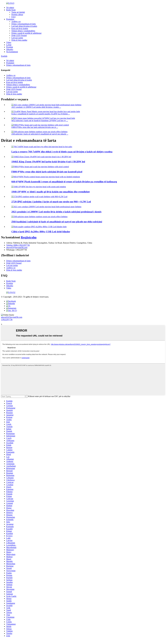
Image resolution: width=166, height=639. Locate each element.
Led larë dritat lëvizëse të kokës (24, 26)
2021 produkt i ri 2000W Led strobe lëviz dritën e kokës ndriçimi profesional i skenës (56, 211)
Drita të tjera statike (19, 40)
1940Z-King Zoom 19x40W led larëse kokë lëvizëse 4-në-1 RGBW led (48, 161)
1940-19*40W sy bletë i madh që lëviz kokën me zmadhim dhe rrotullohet (50, 191)
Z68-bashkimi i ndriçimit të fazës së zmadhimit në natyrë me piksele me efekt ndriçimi (56, 221)
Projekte (9, 47)
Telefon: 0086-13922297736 (18, 245)
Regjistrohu (28, 237)
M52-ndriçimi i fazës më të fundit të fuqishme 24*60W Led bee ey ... (39, 120)
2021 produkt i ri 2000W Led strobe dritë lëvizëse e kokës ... (36, 107)
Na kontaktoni (12, 52)
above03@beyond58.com (16, 247)
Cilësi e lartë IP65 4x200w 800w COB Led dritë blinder (40, 231)
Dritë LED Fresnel (19, 35)
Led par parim (17, 38)
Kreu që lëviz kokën (19, 28)
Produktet (10, 19)
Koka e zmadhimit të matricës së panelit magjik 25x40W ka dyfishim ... (40, 114)
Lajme (8, 45)
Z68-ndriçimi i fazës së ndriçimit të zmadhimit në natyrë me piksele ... (39, 134)
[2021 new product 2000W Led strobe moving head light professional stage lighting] (46, 207)
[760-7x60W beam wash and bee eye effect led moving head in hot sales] (41, 147)
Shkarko (9, 49)
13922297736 (6, 319)
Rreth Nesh (11, 10)
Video (8, 42)
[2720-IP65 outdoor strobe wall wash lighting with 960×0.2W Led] (39, 196)
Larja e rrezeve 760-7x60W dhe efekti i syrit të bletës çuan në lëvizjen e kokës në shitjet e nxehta (61, 151)
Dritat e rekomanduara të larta (23, 24)
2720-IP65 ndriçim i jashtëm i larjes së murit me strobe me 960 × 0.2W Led (51, 201)
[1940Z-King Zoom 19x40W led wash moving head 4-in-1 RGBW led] (41, 157)
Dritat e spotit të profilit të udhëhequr (26, 33)
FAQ (13, 17)
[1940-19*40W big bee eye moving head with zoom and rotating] (38, 187)
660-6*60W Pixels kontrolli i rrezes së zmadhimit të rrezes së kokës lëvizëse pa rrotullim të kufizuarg (64, 181)
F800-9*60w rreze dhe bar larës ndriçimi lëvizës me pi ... (34, 127)
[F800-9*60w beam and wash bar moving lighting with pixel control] (40, 167)
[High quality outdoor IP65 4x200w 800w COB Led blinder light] (39, 227)
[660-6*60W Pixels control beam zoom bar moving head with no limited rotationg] (45, 177)
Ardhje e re (16, 21)
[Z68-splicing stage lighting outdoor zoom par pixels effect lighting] (39, 216)
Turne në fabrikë (18, 12)
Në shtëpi (10, 7)
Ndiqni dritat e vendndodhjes (23, 31)
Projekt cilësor (17, 14)
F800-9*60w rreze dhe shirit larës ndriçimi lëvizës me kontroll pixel (46, 171)
